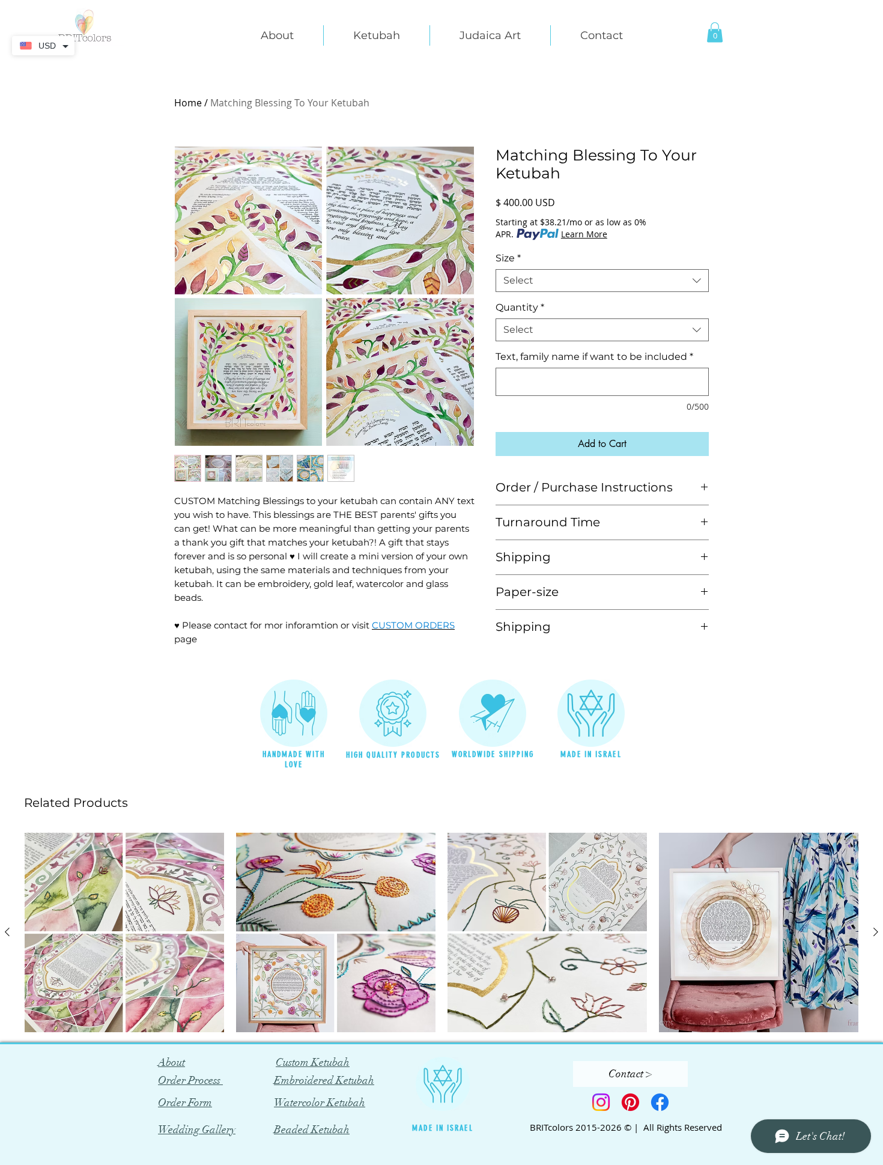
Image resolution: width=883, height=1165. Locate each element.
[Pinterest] (630, 1102)
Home (188, 102)
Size (508, 258)
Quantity (520, 307)
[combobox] (602, 280)
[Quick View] (124, 932)
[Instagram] (601, 1102)
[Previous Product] (7, 932)
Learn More (584, 234)
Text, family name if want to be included (594, 356)
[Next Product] (876, 932)
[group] (441, 932)
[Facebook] (660, 1102)
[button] (277, 35)
